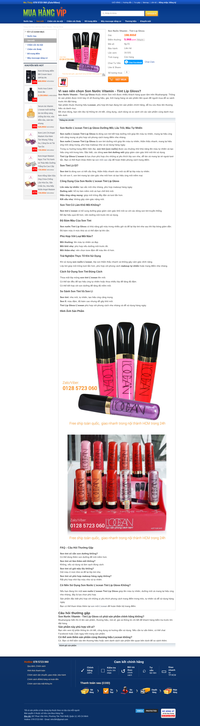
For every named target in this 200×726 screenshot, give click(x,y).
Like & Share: (114, 67)
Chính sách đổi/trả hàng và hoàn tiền (43, 679)
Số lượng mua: (115, 73)
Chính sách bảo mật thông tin (39, 684)
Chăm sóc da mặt (55, 21)
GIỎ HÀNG (116, 2)
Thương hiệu (130, 21)
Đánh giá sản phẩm (67, 645)
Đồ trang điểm (91, 21)
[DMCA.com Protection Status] (147, 710)
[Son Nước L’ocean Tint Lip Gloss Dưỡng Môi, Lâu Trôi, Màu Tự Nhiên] (62, 82)
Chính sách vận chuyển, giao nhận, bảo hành (46, 675)
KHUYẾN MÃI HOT (34, 65)
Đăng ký (172, 2)
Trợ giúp (137, 2)
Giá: (110, 35)
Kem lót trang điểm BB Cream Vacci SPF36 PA (46, 74)
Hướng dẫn (127, 2)
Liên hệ (154, 2)
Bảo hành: (113, 48)
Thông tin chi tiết (66, 120)
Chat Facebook (135, 63)
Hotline (36, 662)
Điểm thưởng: (115, 39)
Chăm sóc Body (74, 21)
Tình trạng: (113, 57)
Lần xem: (112, 52)
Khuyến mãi (145, 21)
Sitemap (146, 2)
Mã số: (111, 44)
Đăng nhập (163, 2)
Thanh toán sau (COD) (95, 683)
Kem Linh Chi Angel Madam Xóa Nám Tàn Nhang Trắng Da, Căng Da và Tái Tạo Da (46, 140)
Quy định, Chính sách (36, 666)
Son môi (40, 21)
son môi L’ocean (99, 606)
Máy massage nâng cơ (111, 21)
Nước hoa (28, 21)
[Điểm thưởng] (140, 40)
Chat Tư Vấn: (114, 63)
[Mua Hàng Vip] (44, 12)
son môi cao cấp (103, 160)
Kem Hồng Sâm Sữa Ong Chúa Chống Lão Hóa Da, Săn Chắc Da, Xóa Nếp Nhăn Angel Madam (46, 183)
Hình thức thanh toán (36, 671)
